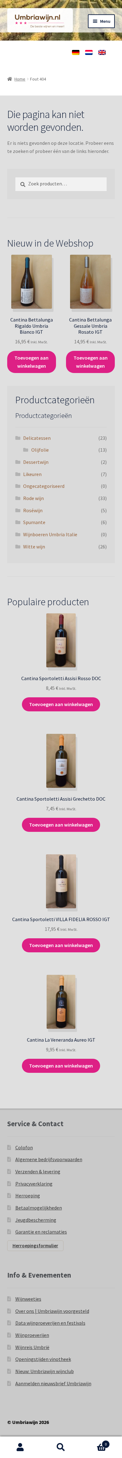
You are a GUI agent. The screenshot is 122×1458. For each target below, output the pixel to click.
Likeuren (32, 474)
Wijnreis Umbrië (32, 1347)
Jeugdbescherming (35, 1220)
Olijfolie (40, 450)
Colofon (24, 1147)
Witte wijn (34, 546)
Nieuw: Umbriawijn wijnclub (44, 1371)
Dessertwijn (35, 462)
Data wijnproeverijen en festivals (50, 1323)
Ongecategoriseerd (43, 486)
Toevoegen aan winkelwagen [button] (31, 362)
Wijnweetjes (28, 1299)
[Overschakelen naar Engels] (102, 52)
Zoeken (61, 1447)
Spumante (34, 522)
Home (19, 79)
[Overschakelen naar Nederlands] (88, 52)
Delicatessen (37, 438)
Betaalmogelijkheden (38, 1208)
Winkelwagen (94, 1441)
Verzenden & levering (37, 1171)
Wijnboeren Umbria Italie (50, 534)
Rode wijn (33, 498)
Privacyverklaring (34, 1184)
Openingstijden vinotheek (43, 1359)
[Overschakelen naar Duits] (75, 52)
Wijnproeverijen (32, 1335)
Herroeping (27, 1195)
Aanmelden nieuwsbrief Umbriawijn (53, 1383)
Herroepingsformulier (35, 1246)
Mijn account (20, 1447)
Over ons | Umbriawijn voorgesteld (52, 1311)
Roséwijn (33, 510)
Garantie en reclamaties (41, 1232)
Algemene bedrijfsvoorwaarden (48, 1159)
